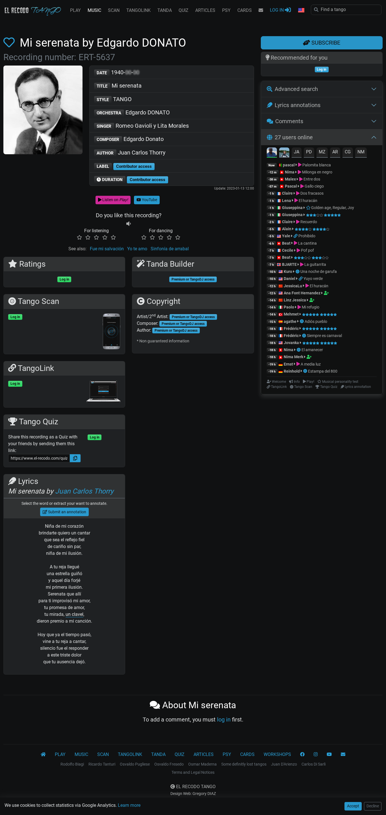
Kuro (288, 271)
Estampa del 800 (322, 371)
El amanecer (312, 349)
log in (224, 719)
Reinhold (292, 371)
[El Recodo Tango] (43, 754)
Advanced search (296, 89)
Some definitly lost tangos (243, 764)
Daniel (289, 278)
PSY (226, 10)
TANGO (114, 99)
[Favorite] (10, 42)
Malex (290, 179)
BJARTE (289, 264)
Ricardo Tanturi (101, 764)
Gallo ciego (314, 186)
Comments (289, 121)
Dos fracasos (312, 193)
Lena (286, 200)
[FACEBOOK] (302, 754)
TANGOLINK (138, 10)
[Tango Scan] (298, 271)
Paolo (289, 307)
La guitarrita (314, 264)
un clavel (74, 614)
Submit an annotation (66, 512)
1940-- (118, 72)
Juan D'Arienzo (284, 764)
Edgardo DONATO (133, 112)
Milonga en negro (316, 172)
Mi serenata (119, 85)
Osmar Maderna (202, 764)
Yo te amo (137, 248)
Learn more (129, 805)
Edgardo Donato (130, 139)
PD (309, 152)
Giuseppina (292, 207)
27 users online (294, 137)
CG (348, 152)
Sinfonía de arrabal (170, 248)
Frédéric (291, 328)
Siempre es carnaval (324, 335)
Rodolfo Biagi (72, 764)
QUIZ (183, 10)
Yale (286, 236)
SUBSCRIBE (325, 42)
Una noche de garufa (318, 271)
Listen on (114, 199)
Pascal (291, 186)
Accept (353, 806)
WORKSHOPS (277, 754)
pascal (289, 165)
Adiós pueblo (316, 321)
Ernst (288, 364)
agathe (290, 321)
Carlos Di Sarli (314, 764)
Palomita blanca (316, 165)
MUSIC (94, 10)
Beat (286, 243)
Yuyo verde (313, 278)
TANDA (164, 10)
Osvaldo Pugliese (135, 764)
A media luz (310, 364)
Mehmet (291, 314)
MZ (322, 152)
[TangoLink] (296, 236)
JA (296, 152)
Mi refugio (310, 307)
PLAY (75, 10)
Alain (286, 229)
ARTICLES (205, 10)
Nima (289, 172)
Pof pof (307, 250)
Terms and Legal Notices (193, 772)
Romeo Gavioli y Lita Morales (143, 125)
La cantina (307, 243)
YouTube (149, 199)
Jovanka (291, 342)
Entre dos (311, 179)
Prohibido (306, 236)
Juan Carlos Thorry (131, 152)
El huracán (307, 200)
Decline (373, 806)
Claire (287, 193)
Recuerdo (308, 221)
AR (335, 152)
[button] (301, 10)
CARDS (244, 10)
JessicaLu (293, 286)
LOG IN (277, 10)
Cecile (287, 250)
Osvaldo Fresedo (169, 764)
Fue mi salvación (107, 248)
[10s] (128, 224)
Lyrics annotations (297, 105)
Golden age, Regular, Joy (332, 207)
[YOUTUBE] (329, 754)
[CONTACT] (261, 10)
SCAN (114, 10)
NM (361, 152)
